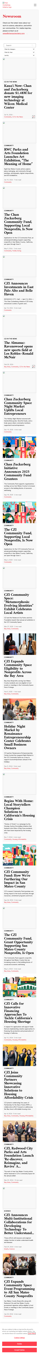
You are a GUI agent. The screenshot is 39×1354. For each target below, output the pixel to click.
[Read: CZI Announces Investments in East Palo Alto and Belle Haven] (19, 284)
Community (7, 117)
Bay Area (7, 367)
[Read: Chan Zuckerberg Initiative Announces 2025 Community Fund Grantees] (19, 468)
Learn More (31, 1333)
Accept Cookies (19, 1350)
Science (12, 1249)
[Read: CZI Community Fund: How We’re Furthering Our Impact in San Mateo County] (19, 874)
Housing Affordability (19, 839)
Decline (19, 1344)
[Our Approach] (8, 5)
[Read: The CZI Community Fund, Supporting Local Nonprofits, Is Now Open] (19, 533)
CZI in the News (17, 117)
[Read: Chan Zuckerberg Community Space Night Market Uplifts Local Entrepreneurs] (19, 402)
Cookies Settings (19, 1338)
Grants (6, 1249)
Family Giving (16, 251)
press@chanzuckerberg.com (14, 33)
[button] (19, 49)
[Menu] (35, 5)
